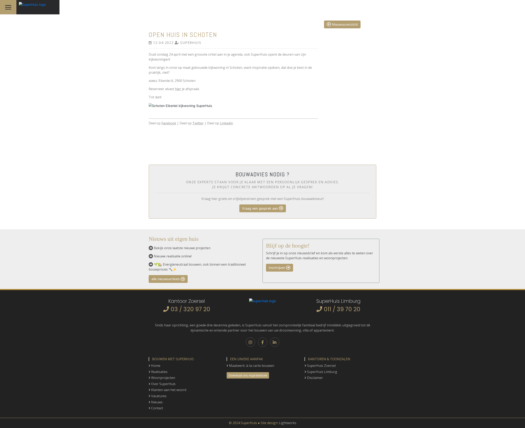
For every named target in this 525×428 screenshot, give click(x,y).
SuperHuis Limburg (321, 371)
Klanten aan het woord (168, 390)
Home (155, 365)
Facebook (168, 123)
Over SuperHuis (163, 384)
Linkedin (226, 123)
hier (178, 89)
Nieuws (156, 402)
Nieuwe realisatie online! (173, 256)
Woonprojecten (162, 377)
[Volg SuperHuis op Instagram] (250, 342)
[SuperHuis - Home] (31, 3)
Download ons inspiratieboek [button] (247, 375)
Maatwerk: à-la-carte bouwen (251, 365)
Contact (156, 408)
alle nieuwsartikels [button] (166, 279)
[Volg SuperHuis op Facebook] (262, 342)
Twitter (198, 123)
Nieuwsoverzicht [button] (344, 24)
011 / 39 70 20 (342, 309)
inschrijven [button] (277, 267)
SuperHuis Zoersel (321, 365)
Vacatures (158, 396)
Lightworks (287, 423)
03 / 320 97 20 (190, 309)
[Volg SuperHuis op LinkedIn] (274, 342)
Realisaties (159, 371)
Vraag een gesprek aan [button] (260, 208)
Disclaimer (314, 377)
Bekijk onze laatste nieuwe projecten (182, 248)
